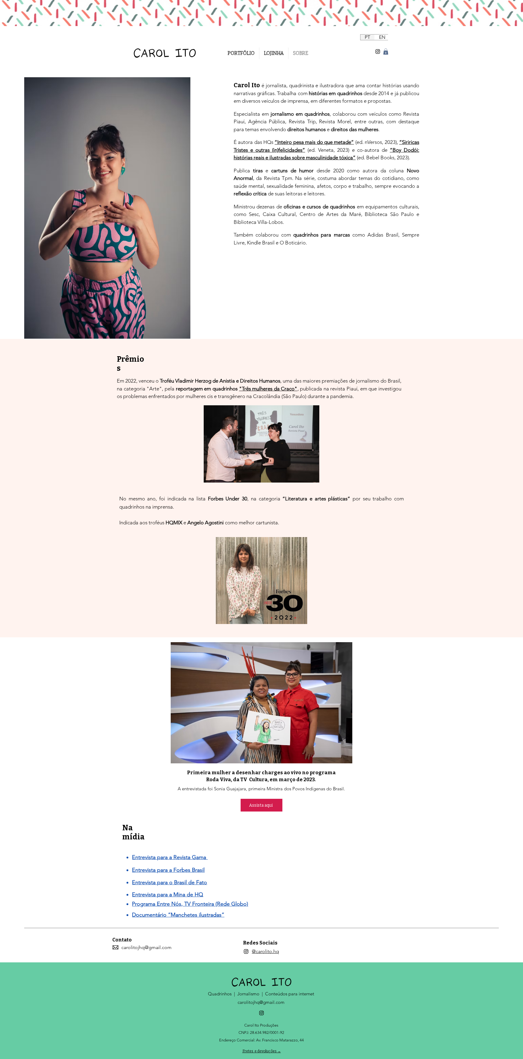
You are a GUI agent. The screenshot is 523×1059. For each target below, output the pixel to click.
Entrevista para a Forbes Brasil (168, 870)
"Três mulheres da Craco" (268, 389)
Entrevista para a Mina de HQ (167, 894)
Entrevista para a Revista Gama (170, 857)
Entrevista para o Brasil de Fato (169, 882)
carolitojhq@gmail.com (261, 1002)
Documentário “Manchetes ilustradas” (178, 914)
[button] (385, 51)
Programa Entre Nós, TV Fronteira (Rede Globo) (190, 904)
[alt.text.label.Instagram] (378, 51)
